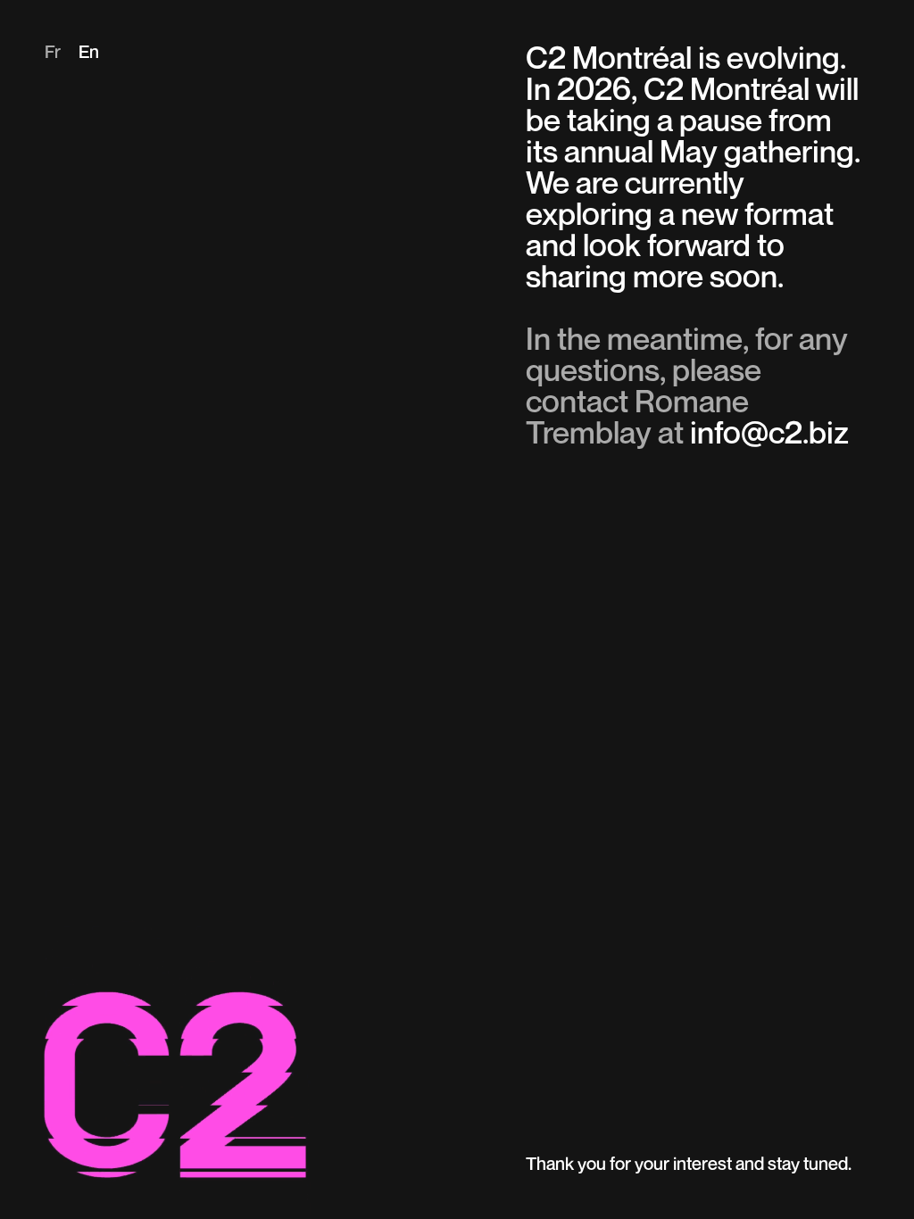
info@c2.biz (769, 435)
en (89, 53)
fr (53, 53)
